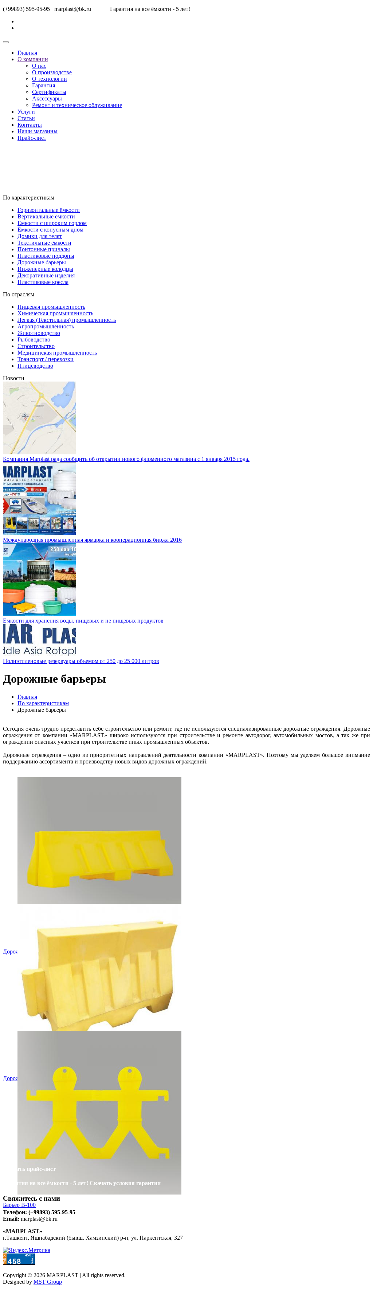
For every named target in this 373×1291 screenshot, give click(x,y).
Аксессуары (47, 98)
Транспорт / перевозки (45, 359)
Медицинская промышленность (57, 353)
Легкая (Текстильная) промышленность (66, 320)
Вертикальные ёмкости (46, 216)
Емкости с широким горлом (52, 223)
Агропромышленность (45, 326)
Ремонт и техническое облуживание (77, 105)
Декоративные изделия (46, 275)
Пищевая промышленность (51, 307)
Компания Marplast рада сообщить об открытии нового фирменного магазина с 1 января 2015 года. (126, 459)
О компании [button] (32, 59)
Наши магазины (37, 131)
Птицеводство (35, 366)
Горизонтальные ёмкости (48, 210)
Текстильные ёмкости (44, 243)
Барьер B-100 (19, 1205)
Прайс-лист (31, 138)
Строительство (36, 346)
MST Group (48, 1282)
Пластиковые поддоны (45, 256)
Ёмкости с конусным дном (50, 229)
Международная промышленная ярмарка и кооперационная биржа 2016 (92, 540)
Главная (27, 53)
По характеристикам (43, 703)
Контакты (29, 125)
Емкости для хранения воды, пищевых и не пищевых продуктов (83, 620)
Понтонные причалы (43, 249)
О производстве (52, 72)
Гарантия (43, 85)
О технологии (49, 79)
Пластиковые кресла (42, 282)
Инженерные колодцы (45, 269)
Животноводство (38, 333)
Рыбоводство (33, 339)
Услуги (26, 111)
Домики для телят (39, 236)
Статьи (26, 118)
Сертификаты (49, 92)
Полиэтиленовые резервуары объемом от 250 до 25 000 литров (81, 661)
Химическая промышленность (55, 313)
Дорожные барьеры (41, 262)
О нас (39, 66)
